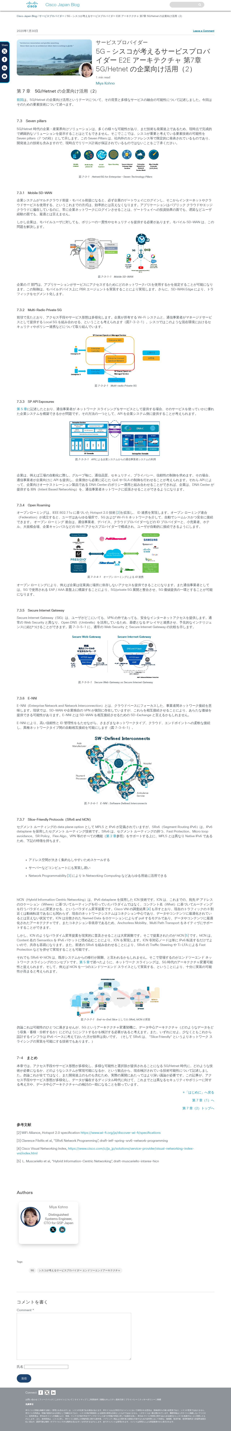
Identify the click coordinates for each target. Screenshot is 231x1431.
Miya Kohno (105, 83)
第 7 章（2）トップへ (198, 1108)
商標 (159, 1400)
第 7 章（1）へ (203, 1100)
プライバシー (132, 1400)
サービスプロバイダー (51, 16)
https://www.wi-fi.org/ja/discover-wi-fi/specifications (121, 1133)
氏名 (20, 1367)
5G (32, 1270)
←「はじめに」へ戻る (198, 1092)
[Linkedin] (63, 1233)
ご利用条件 (93, 1400)
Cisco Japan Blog (27, 16)
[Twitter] (54, 1233)
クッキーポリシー (147, 1400)
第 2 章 (111, 836)
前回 (20, 100)
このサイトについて (64, 1400)
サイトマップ (80, 1400)
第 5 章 (22, 409)
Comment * (25, 1310)
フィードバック (46, 1400)
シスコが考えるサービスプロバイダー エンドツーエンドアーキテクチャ (79, 1270)
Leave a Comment (203, 31)
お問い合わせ (31, 1400)
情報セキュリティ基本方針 (112, 1400)
